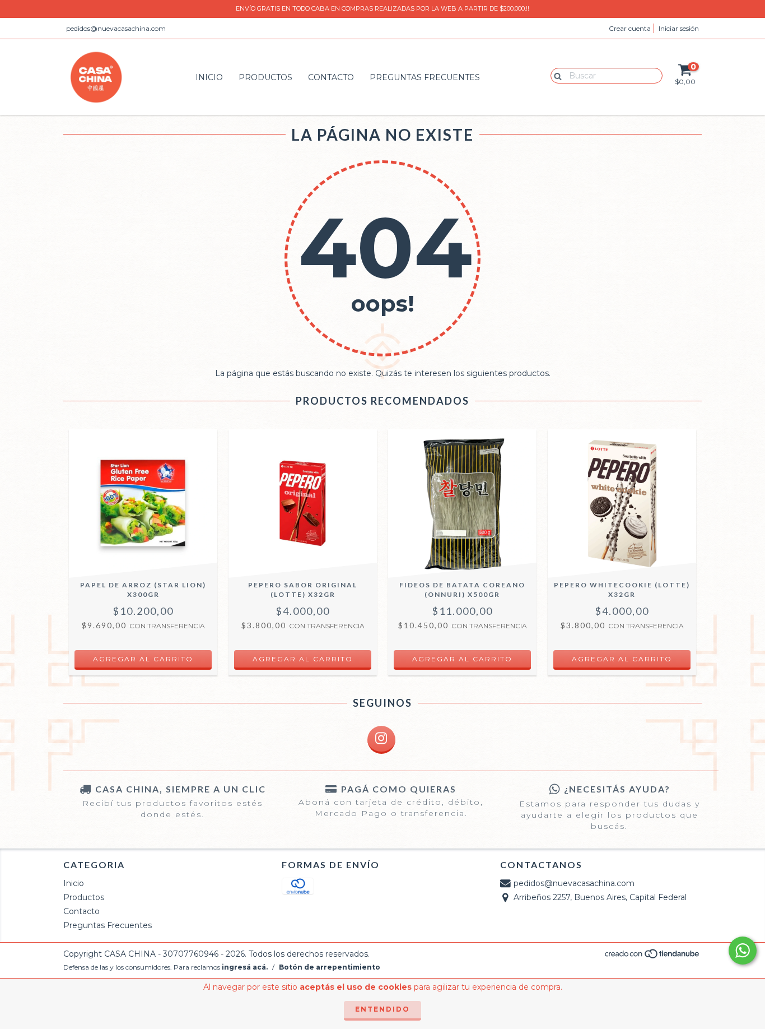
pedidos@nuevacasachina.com (116, 28)
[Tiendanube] (653, 957)
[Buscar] (555, 75)
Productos (265, 77)
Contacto (331, 77)
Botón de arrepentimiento (329, 967)
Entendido (382, 1009)
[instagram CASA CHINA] (381, 740)
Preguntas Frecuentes (425, 77)
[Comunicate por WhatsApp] (743, 951)
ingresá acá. (245, 967)
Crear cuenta (630, 28)
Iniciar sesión (679, 28)
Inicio (209, 77)
